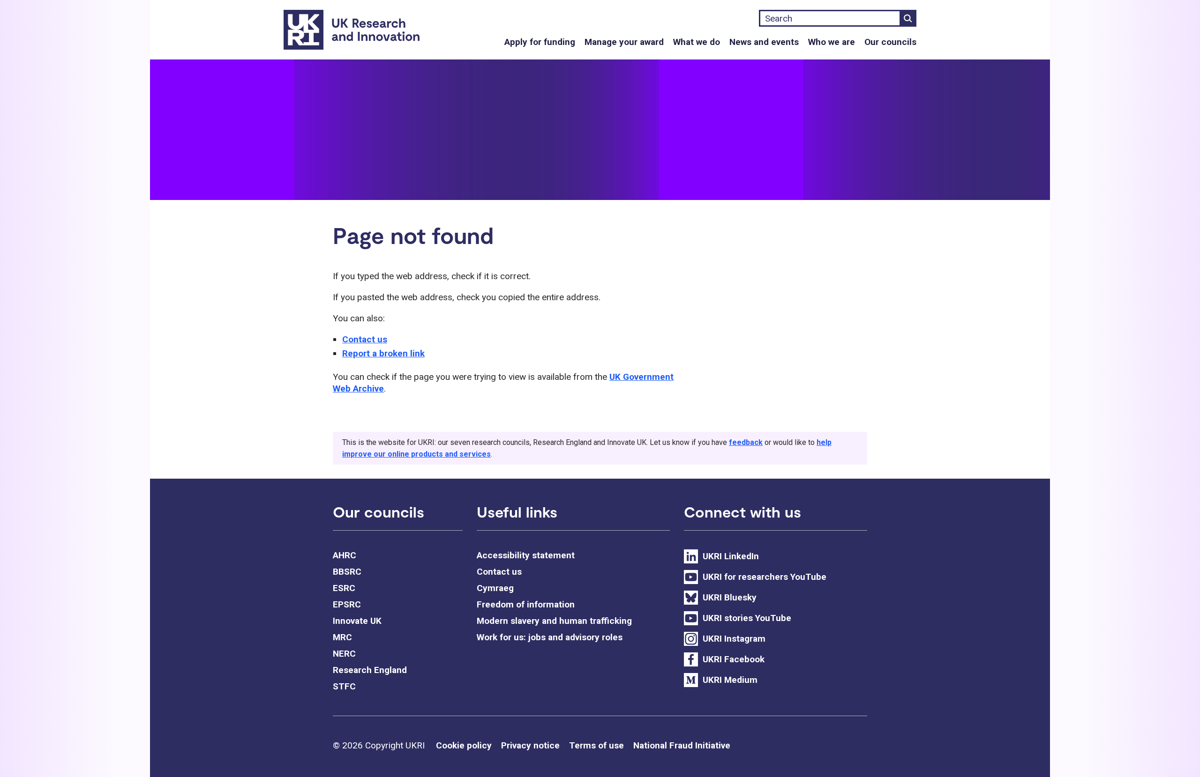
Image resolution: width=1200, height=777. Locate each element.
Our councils (890, 42)
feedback (746, 442)
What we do (696, 42)
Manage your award (624, 42)
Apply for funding (539, 42)
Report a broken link (383, 353)
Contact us (364, 339)
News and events (764, 42)
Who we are (831, 42)
